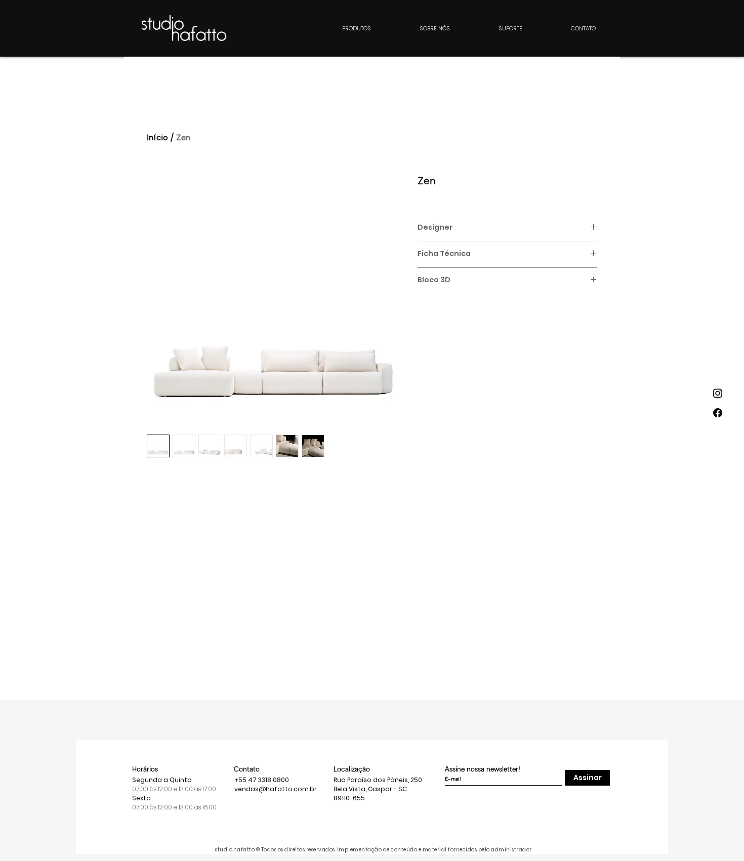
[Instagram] (718, 393)
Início (157, 137)
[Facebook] (718, 413)
